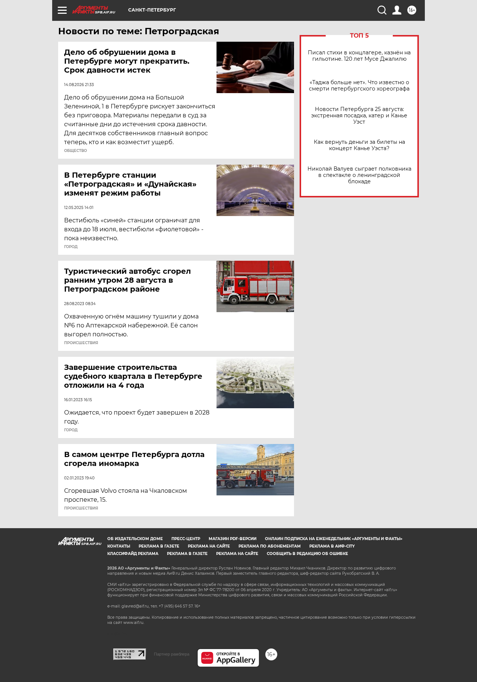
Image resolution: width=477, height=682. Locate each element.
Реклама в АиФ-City (332, 546)
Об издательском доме (135, 538)
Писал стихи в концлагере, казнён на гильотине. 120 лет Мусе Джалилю (359, 56)
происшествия (81, 343)
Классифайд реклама (132, 553)
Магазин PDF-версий (232, 538)
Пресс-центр (185, 538)
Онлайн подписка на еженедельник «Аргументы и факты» (333, 538)
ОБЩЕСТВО (75, 151)
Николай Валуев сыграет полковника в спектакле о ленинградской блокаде (359, 175)
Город (71, 247)
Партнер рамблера (171, 654)
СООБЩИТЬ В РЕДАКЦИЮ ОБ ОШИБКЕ (307, 553)
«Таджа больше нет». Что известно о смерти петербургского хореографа (359, 85)
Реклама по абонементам (269, 546)
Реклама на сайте (209, 546)
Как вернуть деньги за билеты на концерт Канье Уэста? (359, 145)
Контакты (118, 546)
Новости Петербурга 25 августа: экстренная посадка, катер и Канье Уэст (359, 115)
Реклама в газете (159, 546)
